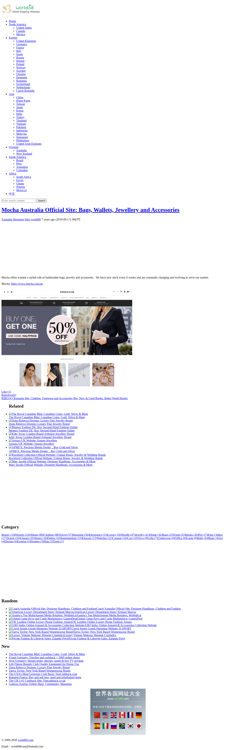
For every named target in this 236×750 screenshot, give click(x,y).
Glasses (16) (27, 538)
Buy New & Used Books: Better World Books (100, 398)
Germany (21, 44)
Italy (18, 50)
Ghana (20, 183)
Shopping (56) (80, 534)
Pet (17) (203, 534)
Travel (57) (65, 534)
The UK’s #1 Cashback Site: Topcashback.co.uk (37, 680)
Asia (11, 94)
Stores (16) (40, 538)
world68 (36, 219)
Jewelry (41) (142, 534)
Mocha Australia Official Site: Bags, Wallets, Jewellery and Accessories (90, 209)
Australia (21, 150)
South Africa (23, 176)
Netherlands (23, 87)
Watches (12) (104, 538)
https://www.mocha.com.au (27, 283)
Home (12, 21)
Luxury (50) (114, 534)
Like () (6, 391)
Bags (4, 395)
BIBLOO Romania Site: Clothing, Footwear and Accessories (37, 398)
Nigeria (20, 186)
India (19, 113)
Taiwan (20, 104)
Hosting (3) (37, 541)
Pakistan (21, 127)
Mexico (20, 34)
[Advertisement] (112, 247)
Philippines (22, 140)
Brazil (19, 160)
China (19, 97)
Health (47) (128, 534)
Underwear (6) (166, 538)
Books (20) (191, 534)
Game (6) (191, 538)
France (20, 47)
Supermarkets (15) (71, 538)
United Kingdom (26, 41)
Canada (20, 31)
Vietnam (21, 123)
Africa (12, 173)
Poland (20, 64)
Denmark (21, 77)
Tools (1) (58, 541)
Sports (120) (24, 534)
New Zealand (24, 153)
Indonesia (21, 130)
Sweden (21, 70)
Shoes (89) (37, 534)
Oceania (13, 147)
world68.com (25, 740)
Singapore (22, 137)
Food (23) (179, 534)
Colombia (22, 170)
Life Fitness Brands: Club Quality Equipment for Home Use (44, 664)
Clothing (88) (51, 534)
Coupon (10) (119, 538)
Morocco (21, 190)
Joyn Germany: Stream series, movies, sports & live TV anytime (46, 660)
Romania (21, 80)
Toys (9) (143, 538)
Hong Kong (23, 100)
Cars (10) (132, 538)
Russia (20, 57)
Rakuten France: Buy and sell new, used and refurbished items (45, 677)
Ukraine (21, 74)
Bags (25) (168, 534)
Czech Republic (25, 90)
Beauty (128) (9, 534)
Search (41, 200)
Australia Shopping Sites (15, 219)
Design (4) (11, 541)
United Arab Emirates (28, 143)
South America (17, 157)
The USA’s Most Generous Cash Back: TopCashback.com (43, 674)
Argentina (22, 167)
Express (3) (23, 541)
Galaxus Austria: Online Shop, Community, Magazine (40, 684)
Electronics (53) (98, 534)
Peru (19, 163)
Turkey (20, 117)
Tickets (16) (13, 538)
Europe (13, 37)
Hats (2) (48, 541)
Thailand (21, 120)
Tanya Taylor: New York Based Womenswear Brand (39, 670)
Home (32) (156, 534)
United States (24, 27)
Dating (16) (54, 538)
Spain (19, 54)
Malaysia (21, 133)
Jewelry (11, 395)
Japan (19, 107)
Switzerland (23, 84)
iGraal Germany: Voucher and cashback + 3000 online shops (44, 657)
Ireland (20, 60)
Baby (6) (202, 538)
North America (17, 24)
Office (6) (180, 538)
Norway (21, 67)
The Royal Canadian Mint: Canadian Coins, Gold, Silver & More (47, 654)
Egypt (19, 180)
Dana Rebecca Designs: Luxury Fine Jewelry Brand (39, 667)
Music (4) (213, 538)
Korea (19, 110)
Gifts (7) (153, 538)
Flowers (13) (89, 538)
